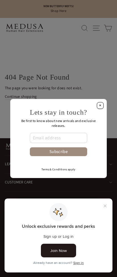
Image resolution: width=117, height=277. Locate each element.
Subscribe (58, 152)
